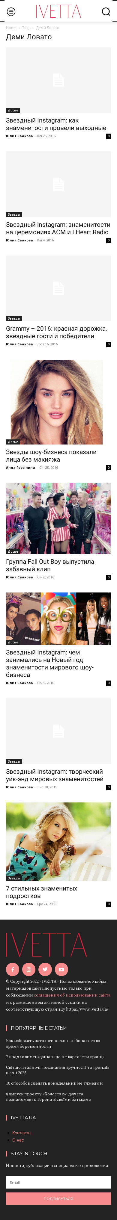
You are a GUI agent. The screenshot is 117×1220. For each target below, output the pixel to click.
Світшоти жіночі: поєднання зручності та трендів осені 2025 (57, 1069)
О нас (18, 1139)
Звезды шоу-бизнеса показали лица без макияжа (51, 455)
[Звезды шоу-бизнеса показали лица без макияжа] (58, 402)
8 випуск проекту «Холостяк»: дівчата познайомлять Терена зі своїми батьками (49, 1096)
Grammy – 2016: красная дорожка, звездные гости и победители (56, 332)
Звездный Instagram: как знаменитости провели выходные (56, 124)
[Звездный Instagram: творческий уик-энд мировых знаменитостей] (58, 731)
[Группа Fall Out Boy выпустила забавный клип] (58, 518)
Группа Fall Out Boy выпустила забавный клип (50, 565)
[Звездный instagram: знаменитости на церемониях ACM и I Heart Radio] (58, 184)
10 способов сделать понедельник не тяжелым (54, 1083)
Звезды (14, 214)
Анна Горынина (20, 467)
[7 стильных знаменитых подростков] (58, 841)
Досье (13, 110)
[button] (106, 11)
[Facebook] (12, 969)
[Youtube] (61, 969)
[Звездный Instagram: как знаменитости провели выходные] (58, 80)
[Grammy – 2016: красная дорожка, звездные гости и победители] (58, 288)
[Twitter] (45, 969)
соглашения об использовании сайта (72, 995)
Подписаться (58, 1198)
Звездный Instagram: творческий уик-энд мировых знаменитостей (55, 775)
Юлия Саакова (19, 136)
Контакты (22, 1132)
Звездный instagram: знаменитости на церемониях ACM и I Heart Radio (58, 228)
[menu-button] (11, 11)
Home (11, 27)
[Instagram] (28, 969)
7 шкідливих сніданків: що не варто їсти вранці (55, 1056)
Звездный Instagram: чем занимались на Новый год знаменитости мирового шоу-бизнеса (50, 663)
